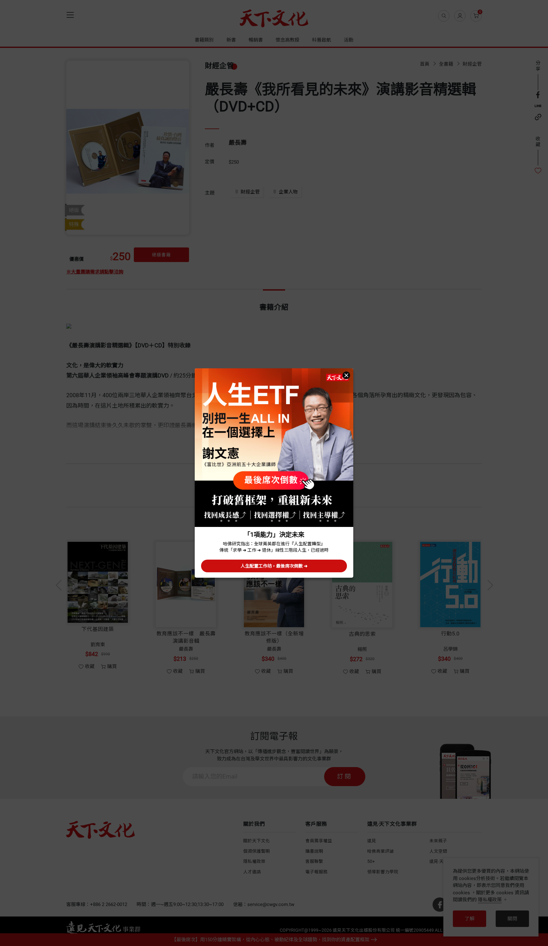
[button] (346, 375)
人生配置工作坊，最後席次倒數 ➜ (274, 565)
